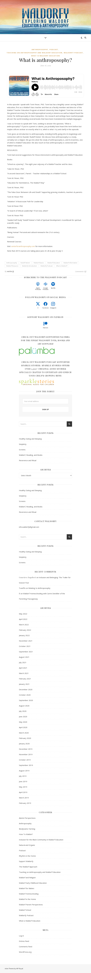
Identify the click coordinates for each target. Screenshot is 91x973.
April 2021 (23, 668)
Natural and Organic (27, 845)
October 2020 (25, 695)
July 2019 (22, 776)
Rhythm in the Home (27, 856)
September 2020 (26, 700)
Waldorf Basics (39, 263)
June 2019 (23, 781)
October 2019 (25, 760)
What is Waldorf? (61, 266)
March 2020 (24, 733)
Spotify (53, 288)
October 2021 (25, 646)
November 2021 (25, 641)
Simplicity (22, 444)
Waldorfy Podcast (73, 53)
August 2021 (24, 657)
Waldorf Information (70, 263)
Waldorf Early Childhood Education (33, 883)
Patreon (45, 328)
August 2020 (24, 706)
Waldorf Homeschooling (29, 894)
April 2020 (23, 727)
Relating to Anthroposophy (39, 588)
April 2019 (23, 792)
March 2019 (24, 797)
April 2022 (23, 619)
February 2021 (25, 678)
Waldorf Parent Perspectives (31, 904)
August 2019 (24, 770)
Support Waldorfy (26, 861)
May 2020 (23, 722)
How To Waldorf (25, 834)
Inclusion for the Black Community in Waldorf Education (41, 839)
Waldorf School (25, 910)
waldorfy (10, 271)
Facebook (45, 308)
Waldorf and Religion (27, 877)
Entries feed (24, 941)
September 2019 (26, 765)
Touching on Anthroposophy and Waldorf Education (34, 53)
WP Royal (19, 968)
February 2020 (25, 738)
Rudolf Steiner (25, 263)
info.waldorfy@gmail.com (29, 527)
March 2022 (24, 624)
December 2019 (25, 749)
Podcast (54, 50)
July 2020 (22, 711)
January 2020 (24, 743)
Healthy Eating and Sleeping (30, 439)
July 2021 (22, 662)
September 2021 (26, 651)
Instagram (53, 308)
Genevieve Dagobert (27, 577)
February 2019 (25, 803)
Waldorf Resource (12, 266)
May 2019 (23, 787)
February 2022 (25, 630)
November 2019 (25, 754)
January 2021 (24, 684)
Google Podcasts (45, 288)
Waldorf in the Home (27, 899)
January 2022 (24, 635)
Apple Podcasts (38, 288)
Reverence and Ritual (27, 460)
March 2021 (24, 673)
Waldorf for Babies (26, 888)
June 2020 (23, 716)
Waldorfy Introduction (29, 266)
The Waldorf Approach (28, 867)
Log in (21, 936)
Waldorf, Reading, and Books (30, 455)
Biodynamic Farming (27, 829)
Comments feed (25, 946)
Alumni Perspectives (27, 818)
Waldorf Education (53, 263)
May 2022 (23, 614)
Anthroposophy (40, 50)
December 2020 (25, 689)
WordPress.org (25, 952)
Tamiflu (22, 588)
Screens (22, 449)
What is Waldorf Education (45, 56)
